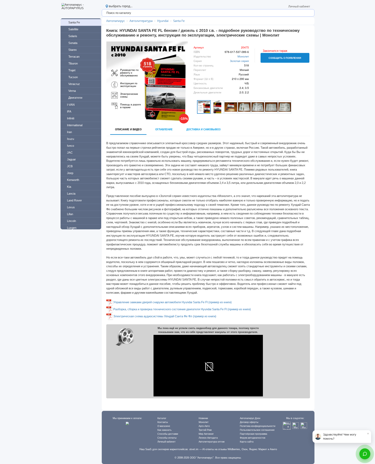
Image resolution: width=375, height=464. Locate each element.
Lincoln (71, 221)
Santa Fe (74, 22)
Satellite (73, 29)
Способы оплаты (167, 437)
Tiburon (73, 63)
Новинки (203, 418)
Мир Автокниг (206, 434)
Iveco (70, 145)
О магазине (163, 426)
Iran (69, 132)
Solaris (72, 36)
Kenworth (73, 179)
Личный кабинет (299, 6)
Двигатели (75, 97)
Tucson (73, 77)
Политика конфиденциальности (257, 426)
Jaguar (71, 159)
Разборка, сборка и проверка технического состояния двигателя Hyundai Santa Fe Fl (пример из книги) (182, 309)
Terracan (73, 56)
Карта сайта (247, 441)
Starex (72, 49)
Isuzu (70, 138)
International (74, 125)
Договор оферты (249, 422)
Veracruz (74, 84)
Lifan (70, 214)
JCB (70, 166)
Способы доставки (167, 434)
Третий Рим (205, 430)
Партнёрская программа (253, 434)
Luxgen (71, 227)
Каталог (161, 418)
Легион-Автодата (208, 437)
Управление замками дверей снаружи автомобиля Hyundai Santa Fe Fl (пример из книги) (172, 302)
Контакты (162, 422)
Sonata (72, 43)
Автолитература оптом (211, 441)
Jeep (70, 173)
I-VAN (71, 104)
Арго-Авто (204, 426)
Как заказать (164, 430)
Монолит (243, 56)
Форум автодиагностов (252, 437)
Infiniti (70, 118)
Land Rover (74, 200)
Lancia (71, 193)
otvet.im (193, 449)
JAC (70, 152)
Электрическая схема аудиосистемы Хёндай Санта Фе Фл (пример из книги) (164, 316)
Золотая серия (239, 61)
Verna (72, 90)
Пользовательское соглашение (257, 430)
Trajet (71, 70)
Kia (69, 186)
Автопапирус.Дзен (250, 418)
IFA (69, 111)
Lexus (71, 207)
